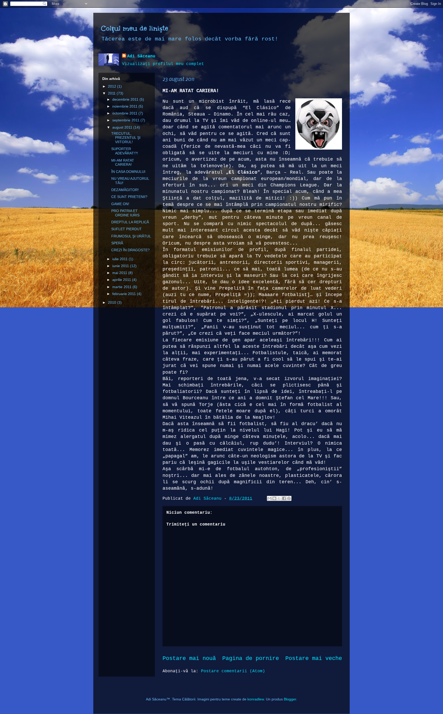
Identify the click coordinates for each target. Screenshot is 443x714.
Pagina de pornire (250, 658)
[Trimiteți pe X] (279, 498)
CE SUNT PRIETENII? (129, 197)
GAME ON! (120, 204)
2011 (112, 93)
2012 (112, 86)
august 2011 (122, 127)
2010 (112, 302)
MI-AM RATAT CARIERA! (122, 162)
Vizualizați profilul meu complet (163, 64)
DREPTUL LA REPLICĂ (130, 222)
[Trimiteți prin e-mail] (269, 498)
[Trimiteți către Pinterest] (288, 498)
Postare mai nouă (189, 658)
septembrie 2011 (126, 120)
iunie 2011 (121, 266)
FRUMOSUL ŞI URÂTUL (131, 236)
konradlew (255, 699)
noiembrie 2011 (125, 106)
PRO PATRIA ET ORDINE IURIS (125, 213)
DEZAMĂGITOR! (125, 190)
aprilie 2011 (122, 280)
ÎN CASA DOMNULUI (128, 172)
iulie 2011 (120, 259)
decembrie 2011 (125, 99)
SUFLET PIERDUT (126, 229)
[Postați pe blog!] (274, 498)
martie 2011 (122, 287)
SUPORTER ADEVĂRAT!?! (124, 151)
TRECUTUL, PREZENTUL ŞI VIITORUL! (125, 137)
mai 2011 (120, 273)
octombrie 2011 (125, 113)
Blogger (290, 699)
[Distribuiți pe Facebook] (284, 498)
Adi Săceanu (141, 56)
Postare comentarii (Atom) (233, 671)
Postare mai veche (313, 658)
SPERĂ (117, 243)
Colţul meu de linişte (134, 28)
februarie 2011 (124, 294)
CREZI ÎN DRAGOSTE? (130, 250)
